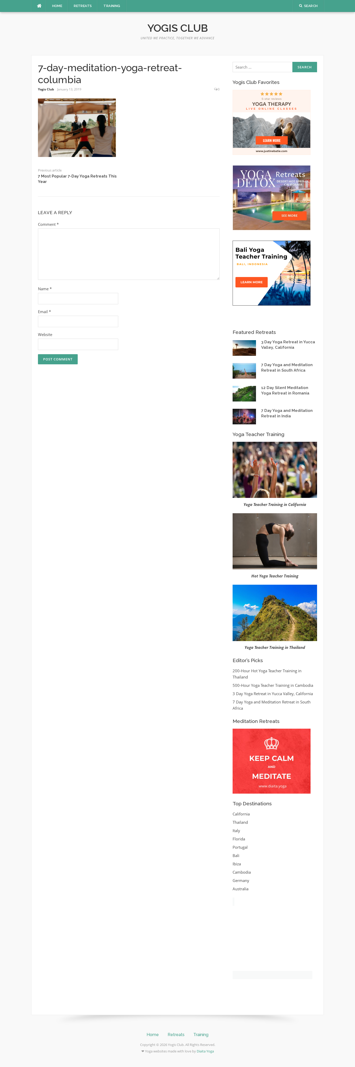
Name (45, 288)
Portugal (240, 847)
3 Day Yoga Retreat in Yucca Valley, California (273, 693)
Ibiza (237, 863)
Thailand (240, 822)
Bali (236, 855)
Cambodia (242, 872)
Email (44, 311)
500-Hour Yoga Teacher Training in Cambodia (273, 685)
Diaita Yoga (205, 1051)
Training (111, 6)
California (241, 813)
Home (57, 6)
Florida (239, 838)
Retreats (83, 6)
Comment (48, 224)
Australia (240, 888)
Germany (241, 880)
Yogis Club (177, 28)
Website (45, 334)
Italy (236, 830)
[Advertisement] (272, 943)
